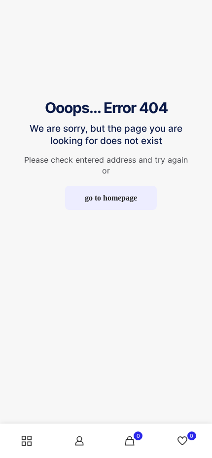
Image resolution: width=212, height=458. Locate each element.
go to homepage (111, 198)
